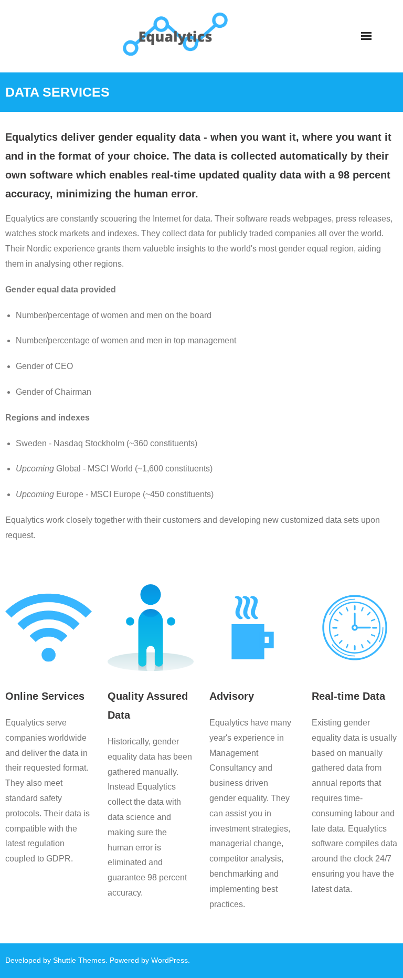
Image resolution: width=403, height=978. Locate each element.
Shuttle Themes (79, 960)
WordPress (169, 960)
